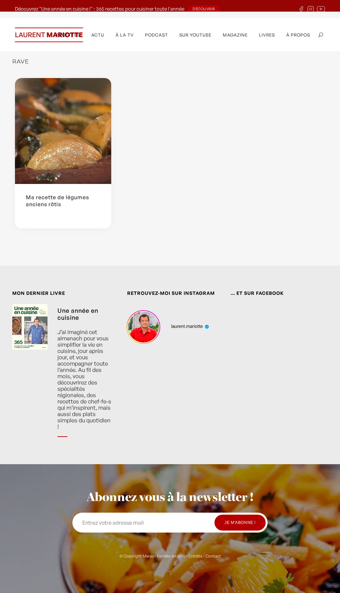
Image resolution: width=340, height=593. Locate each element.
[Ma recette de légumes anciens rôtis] (63, 131)
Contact (213, 555)
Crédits (195, 555)
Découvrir (204, 9)
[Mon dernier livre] (29, 375)
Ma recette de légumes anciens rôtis (57, 201)
